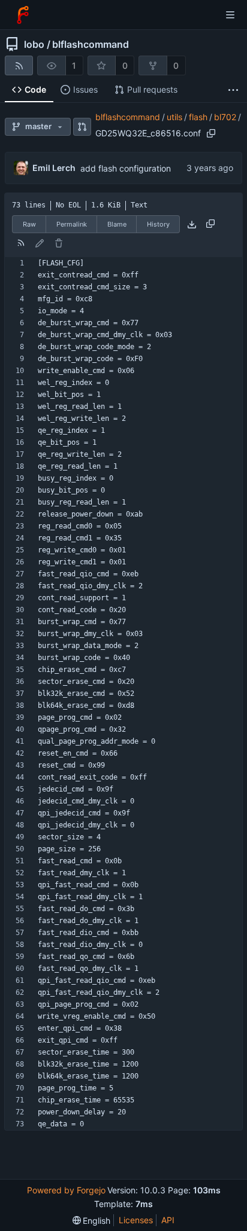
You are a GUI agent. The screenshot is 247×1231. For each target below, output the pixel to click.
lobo (34, 44)
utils (174, 117)
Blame (116, 224)
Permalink (71, 224)
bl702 (225, 117)
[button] (82, 127)
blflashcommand (90, 44)
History (158, 224)
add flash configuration (125, 168)
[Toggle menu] (230, 15)
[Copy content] (210, 224)
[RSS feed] (19, 65)
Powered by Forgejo (66, 1190)
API (167, 1220)
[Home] (23, 15)
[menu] (92, 1220)
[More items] (233, 90)
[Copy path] (211, 133)
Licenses (136, 1220)
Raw (29, 224)
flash (198, 117)
